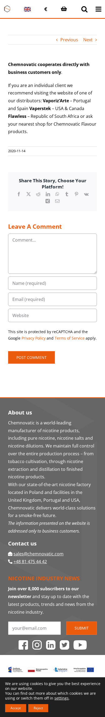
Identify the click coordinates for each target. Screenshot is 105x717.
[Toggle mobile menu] (99, 9)
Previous (69, 40)
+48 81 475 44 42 (30, 562)
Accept (15, 708)
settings (61, 698)
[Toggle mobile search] (84, 9)
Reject (38, 708)
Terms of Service (70, 338)
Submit (82, 628)
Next (88, 40)
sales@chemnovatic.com (38, 554)
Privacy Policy (34, 338)
